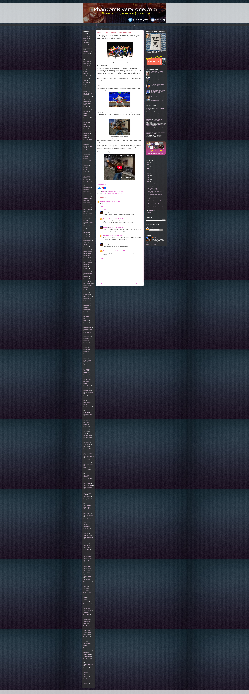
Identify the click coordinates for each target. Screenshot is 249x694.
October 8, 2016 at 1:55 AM (116, 218)
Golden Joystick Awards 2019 (86, 177)
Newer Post (100, 284)
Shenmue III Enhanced (88, 472)
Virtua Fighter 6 (86, 630)
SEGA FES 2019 (87, 437)
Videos (84, 623)
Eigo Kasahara (86, 117)
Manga (84, 311)
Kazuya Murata (86, 260)
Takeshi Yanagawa (87, 566)
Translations (86, 619)
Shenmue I (85, 459)
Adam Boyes (86, 36)
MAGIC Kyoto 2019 (87, 296)
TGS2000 (85, 584)
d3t (84, 86)
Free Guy (85, 142)
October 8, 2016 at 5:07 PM (116, 227)
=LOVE (85, 33)
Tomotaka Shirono (87, 603)
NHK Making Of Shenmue (86, 370)
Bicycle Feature (86, 53)
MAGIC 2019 (86, 294)
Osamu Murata (86, 379)
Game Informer (86, 149)
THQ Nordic (86, 595)
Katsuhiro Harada (87, 251)
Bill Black (85, 55)
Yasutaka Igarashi (87, 658)
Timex (84, 599)
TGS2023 (85, 590)
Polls (84, 400)
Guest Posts (86, 179)
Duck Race (85, 111)
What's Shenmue (119, 193)
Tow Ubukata (86, 612)
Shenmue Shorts (87, 496)
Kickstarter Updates (87, 273)
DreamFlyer (86, 106)
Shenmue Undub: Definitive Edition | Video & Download (157, 72)
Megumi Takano (86, 336)
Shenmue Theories (87, 505)
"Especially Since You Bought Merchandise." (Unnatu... (154, 201)
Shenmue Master (87, 483)
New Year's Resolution (88, 363)
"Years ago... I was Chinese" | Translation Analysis (157, 85)
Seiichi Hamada (86, 448)
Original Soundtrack (87, 377)
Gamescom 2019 (87, 162)
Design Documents (87, 96)
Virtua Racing (86, 634)
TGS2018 (85, 586)
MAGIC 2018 (86, 292)
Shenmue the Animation (88, 502)
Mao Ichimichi (86, 316)
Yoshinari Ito (86, 667)
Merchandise (86, 340)
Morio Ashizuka (86, 351)
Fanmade (85, 137)
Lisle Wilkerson (86, 289)
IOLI (84, 228)
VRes (84, 639)
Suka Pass (85, 540)
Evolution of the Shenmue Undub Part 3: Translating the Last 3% (158, 78)
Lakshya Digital (86, 281)
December (150, 183)
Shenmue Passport (87, 485)
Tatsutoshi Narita (87, 570)
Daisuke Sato (86, 89)
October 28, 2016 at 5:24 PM (116, 235)
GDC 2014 (85, 169)
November (150, 185)
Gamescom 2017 (87, 158)
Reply (101, 206)
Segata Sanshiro (86, 444)
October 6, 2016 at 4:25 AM (113, 201)
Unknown (102, 201)
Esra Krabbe (86, 126)
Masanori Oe (86, 322)
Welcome (85, 647)
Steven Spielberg (87, 535)
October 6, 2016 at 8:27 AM (116, 212)
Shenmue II (85, 467)
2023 (148, 168)
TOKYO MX (86, 601)
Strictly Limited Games (88, 537)
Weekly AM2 (86, 645)
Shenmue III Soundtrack (86, 476)
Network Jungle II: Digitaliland (87, 361)
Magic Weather (86, 300)
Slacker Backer (86, 528)
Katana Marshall (86, 249)
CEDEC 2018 (86, 61)
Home (120, 284)
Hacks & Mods (107, 193)
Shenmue (85, 450)
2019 (148, 175)
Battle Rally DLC (86, 51)
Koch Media (86, 276)
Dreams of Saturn (87, 109)
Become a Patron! (101, 184)
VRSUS (85, 641)
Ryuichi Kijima (86, 424)
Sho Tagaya (85, 524)
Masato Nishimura (87, 327)
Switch (105, 212)
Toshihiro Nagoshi (87, 608)
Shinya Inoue (86, 522)
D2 (84, 84)
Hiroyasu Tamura (87, 213)
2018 (148, 177)
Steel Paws (85, 533)
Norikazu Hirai (86, 374)
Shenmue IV (86, 481)
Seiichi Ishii (85, 446)
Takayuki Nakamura (87, 558)
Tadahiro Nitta (86, 549)
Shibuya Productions (87, 518)
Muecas (85, 353)
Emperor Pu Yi (86, 120)
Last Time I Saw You (87, 283)
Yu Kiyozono (86, 674)
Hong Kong (85, 218)
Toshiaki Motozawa (87, 606)
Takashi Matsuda (87, 556)
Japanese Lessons (87, 240)
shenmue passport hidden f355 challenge (154, 120)
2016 (148, 181)
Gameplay (85, 156)
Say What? (85, 431)
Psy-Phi (85, 404)
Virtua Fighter (86, 625)
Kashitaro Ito (86, 246)
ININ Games (86, 225)
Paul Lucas (85, 388)
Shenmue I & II (86, 462)
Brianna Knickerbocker (88, 58)
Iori (84, 230)
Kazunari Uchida (86, 255)
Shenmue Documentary (88, 456)
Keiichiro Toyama (87, 262)
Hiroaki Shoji (86, 200)
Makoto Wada (86, 305)
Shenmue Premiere (87, 487)
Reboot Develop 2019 (88, 409)
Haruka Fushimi (86, 187)
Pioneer (85, 395)
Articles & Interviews (87, 48)
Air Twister (85, 40)
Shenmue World (86, 513)
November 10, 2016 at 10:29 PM (117, 251)
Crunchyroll (85, 78)
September (150, 210)
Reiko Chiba (86, 412)
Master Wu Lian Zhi (87, 332)
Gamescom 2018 (87, 160)
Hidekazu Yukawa (87, 196)
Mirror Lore (85, 347)
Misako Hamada (86, 349)
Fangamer (85, 135)
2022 (148, 170)
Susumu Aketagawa (87, 547)
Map (84, 318)
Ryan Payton (86, 422)
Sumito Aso (85, 543)
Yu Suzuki (85, 676)
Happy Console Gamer (88, 183)
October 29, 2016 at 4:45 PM (116, 244)
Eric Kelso (85, 124)
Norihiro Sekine (86, 372)
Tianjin (84, 597)
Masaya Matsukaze (87, 329)
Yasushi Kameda (87, 656)
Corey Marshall (86, 75)
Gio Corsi (85, 171)
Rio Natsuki (85, 420)
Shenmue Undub (87, 511)
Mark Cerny (86, 320)
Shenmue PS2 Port (87, 490)
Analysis (85, 42)
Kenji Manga (86, 268)
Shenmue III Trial (87, 478)
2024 (148, 166)
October (150, 186)
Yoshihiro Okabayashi (88, 664)
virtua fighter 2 (86, 628)
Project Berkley (86, 402)
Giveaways (85, 173)
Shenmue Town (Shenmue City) (86, 508)
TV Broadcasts (86, 621)
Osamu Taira (86, 381)
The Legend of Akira (87, 592)
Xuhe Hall (85, 652)
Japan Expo (86, 234)
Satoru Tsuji (85, 428)
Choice (84, 73)
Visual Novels (86, 636)
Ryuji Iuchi (85, 426)
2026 (148, 162)
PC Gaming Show (87, 390)
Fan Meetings (86, 133)
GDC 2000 (85, 167)
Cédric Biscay (86, 63)
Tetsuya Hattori (86, 579)
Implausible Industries (88, 222)
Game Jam (85, 151)
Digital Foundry (86, 99)
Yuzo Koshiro (86, 683)
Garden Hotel (86, 165)
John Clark (85, 242)
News (84, 367)
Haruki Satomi (86, 191)
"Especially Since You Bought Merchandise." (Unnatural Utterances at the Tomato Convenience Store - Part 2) (157, 98)
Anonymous (148, 113)
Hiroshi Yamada (86, 209)
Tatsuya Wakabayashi (88, 572)
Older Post (139, 284)
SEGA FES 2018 (87, 435)
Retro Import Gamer (87, 414)
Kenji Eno (85, 266)
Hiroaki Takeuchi (86, 202)
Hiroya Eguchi (86, 211)
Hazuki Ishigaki (86, 193)
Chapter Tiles (86, 65)
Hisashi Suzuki (86, 215)
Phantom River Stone (88, 392)
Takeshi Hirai (86, 564)
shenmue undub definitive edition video (155, 125)
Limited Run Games (87, 285)
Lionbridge (85, 287)
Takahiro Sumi (86, 554)
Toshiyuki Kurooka (87, 610)
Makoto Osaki (86, 303)
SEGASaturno (86, 442)
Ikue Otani (85, 220)
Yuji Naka (85, 678)
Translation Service (87, 617)
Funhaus (85, 144)
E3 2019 (85, 115)
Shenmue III (86, 469)
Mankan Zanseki (87, 314)
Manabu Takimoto (87, 309)
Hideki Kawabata (87, 198)
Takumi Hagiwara (87, 568)
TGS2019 (85, 588)
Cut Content (86, 82)
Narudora (85, 358)
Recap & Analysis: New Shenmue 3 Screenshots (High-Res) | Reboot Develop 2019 (158, 91)
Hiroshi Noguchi (86, 207)
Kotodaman (85, 278)
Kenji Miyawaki (86, 271)
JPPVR (85, 244)
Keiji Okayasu (86, 264)
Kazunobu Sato (86, 257)
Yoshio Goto (86, 670)
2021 (148, 172)
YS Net (85, 672)
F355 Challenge (86, 131)
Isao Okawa (86, 232)
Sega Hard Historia (87, 439)
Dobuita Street (86, 101)
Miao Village (86, 342)
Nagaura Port (86, 355)
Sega (112, 193)
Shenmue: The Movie (88, 515)
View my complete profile (151, 244)
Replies (104, 209)
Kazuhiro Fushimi (87, 253)
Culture (85, 80)
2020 (148, 173)
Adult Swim (85, 38)
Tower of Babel (86, 614)
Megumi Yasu (86, 338)
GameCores (86, 154)
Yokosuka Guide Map (88, 661)
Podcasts (85, 398)
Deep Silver (85, 91)
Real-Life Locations (87, 406)
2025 (148, 164)
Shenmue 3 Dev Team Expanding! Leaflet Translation (155, 207)
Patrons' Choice (86, 385)
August (150, 212)
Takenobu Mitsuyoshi (87, 560)
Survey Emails (86, 545)
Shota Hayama (86, 526)
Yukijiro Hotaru (86, 681)
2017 (148, 179)
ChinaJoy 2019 (86, 71)
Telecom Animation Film (88, 576)
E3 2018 (85, 113)
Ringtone (85, 417)
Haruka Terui (86, 189)
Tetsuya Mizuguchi (87, 581)
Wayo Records (86, 643)
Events (84, 128)
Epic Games (86, 122)
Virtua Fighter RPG (87, 632)
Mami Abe (85, 307)
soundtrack (85, 530)
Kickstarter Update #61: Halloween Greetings (153, 189)
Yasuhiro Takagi (86, 654)
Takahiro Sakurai (87, 551)
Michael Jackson (87, 344)
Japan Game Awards (87, 236)
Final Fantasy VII (87, 139)
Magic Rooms (86, 298)
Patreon (85, 383)
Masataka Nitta (86, 325)
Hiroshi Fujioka (86, 204)
